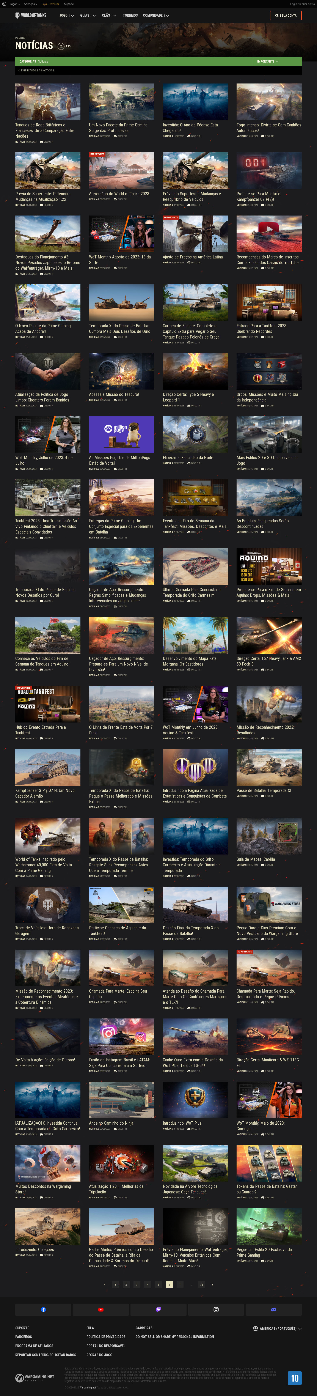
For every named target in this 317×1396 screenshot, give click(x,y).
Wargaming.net (88, 1387)
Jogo (63, 15)
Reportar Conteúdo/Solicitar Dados (45, 1355)
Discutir (48, 141)
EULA (90, 1328)
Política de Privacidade (105, 1337)
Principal (20, 38)
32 (201, 1284)
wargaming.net (34, 1378)
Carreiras (144, 1328)
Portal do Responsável (105, 1346)
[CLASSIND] (295, 1378)
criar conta (308, 4)
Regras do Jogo (99, 1355)
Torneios (130, 15)
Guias (84, 15)
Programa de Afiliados (34, 1346)
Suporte (22, 1328)
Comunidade (153, 15)
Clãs (106, 15)
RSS (68, 46)
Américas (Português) (278, 1329)
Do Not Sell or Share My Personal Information (175, 1337)
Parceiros (23, 1337)
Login (293, 4)
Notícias (20, 141)
